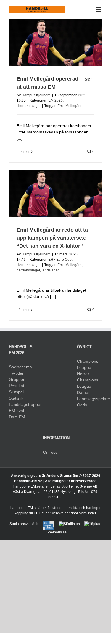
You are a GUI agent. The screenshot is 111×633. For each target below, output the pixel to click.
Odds (82, 405)
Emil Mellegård (69, 106)
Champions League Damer (87, 386)
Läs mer (23, 152)
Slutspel (16, 391)
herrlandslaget (28, 270)
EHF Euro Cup (60, 259)
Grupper (17, 379)
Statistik (16, 398)
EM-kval (16, 410)
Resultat (16, 385)
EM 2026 (55, 100)
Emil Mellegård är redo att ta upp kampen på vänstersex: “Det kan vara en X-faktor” (52, 238)
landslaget (50, 270)
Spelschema (20, 367)
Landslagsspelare (89, 398)
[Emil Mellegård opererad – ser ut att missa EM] (55, 42)
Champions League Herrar (87, 367)
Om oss (50, 452)
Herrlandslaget (29, 106)
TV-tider (16, 373)
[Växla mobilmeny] (99, 9)
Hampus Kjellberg (36, 95)
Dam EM (17, 416)
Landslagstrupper (21, 404)
